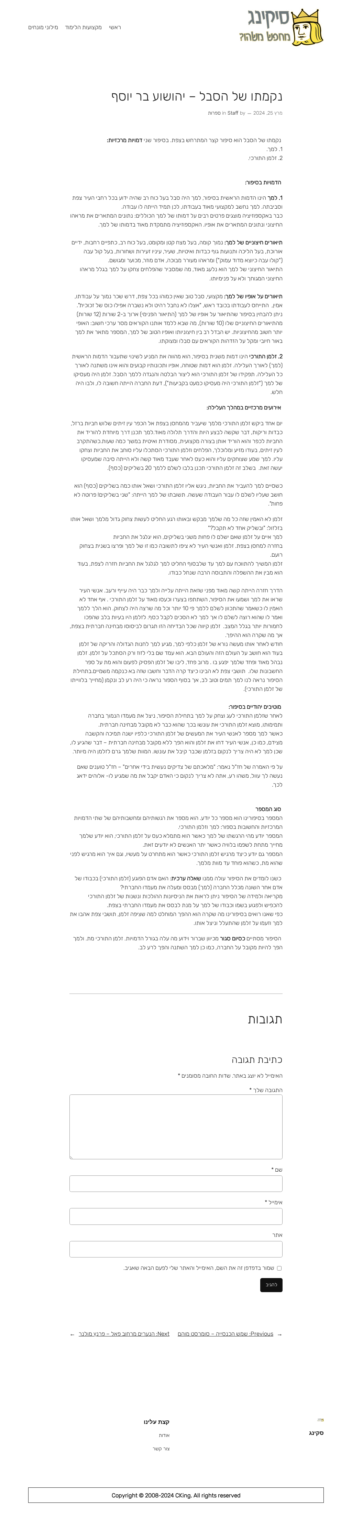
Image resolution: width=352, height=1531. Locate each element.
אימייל (274, 1202)
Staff (233, 113)
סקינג (316, 1432)
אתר (277, 1234)
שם (277, 1169)
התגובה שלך (266, 1090)
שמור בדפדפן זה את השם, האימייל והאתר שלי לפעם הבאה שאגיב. (198, 1267)
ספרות (214, 113)
